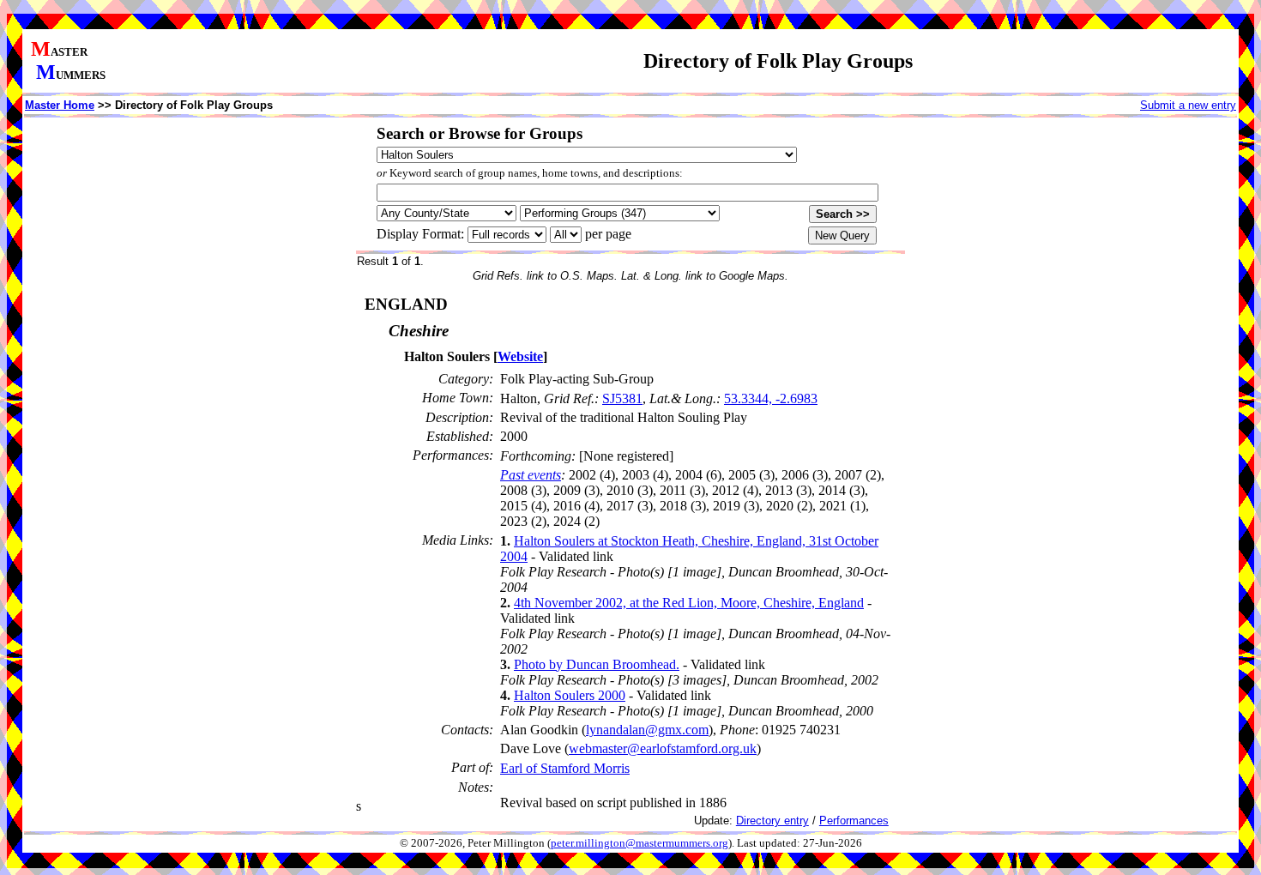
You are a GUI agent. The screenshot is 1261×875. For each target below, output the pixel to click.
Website (520, 356)
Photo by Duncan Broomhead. (596, 664)
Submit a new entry (1188, 105)
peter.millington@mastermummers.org (639, 843)
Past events (530, 475)
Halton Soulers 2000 (569, 695)
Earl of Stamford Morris (565, 768)
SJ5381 (622, 398)
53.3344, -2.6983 (771, 398)
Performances (854, 820)
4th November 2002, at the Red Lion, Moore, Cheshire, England (689, 602)
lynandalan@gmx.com (647, 729)
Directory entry (772, 820)
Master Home (59, 105)
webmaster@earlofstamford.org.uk (663, 748)
